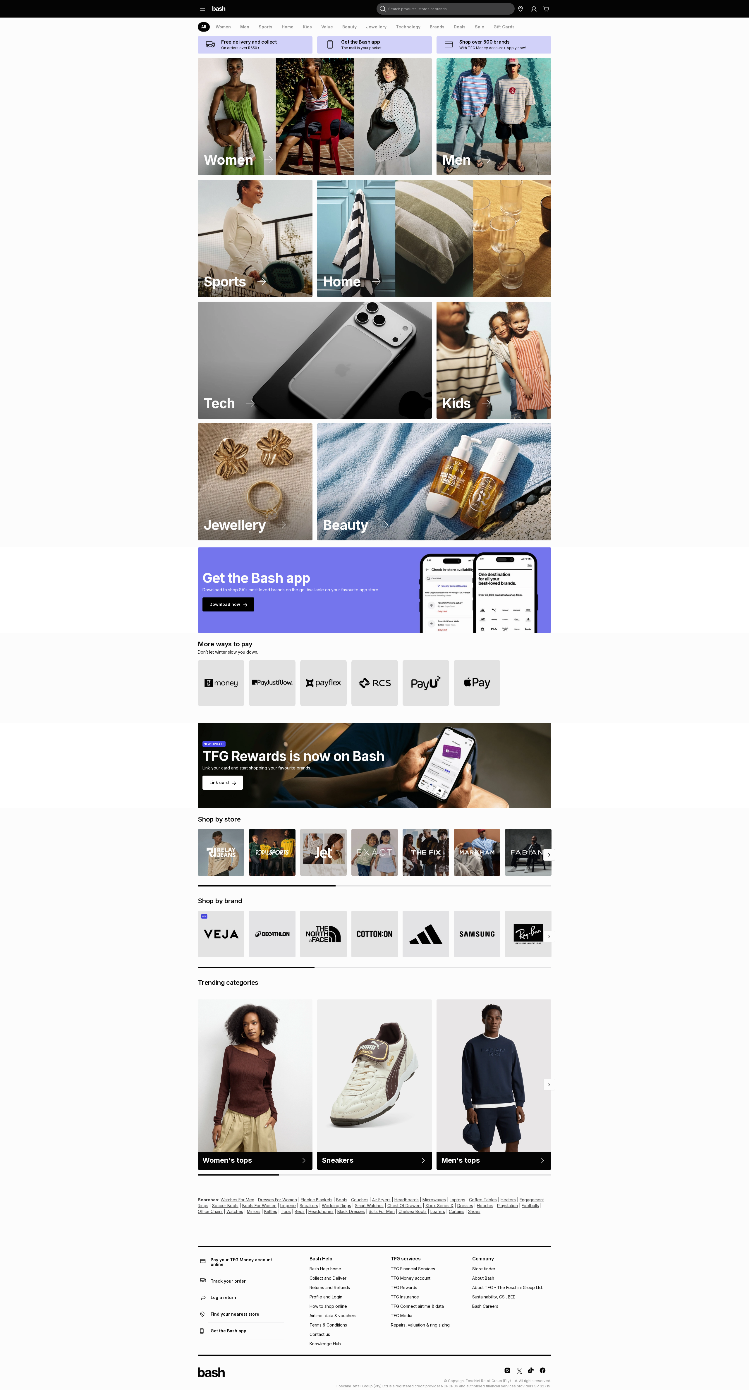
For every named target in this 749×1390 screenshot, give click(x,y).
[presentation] (204, 27)
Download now (224, 604)
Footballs (530, 1205)
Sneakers (309, 1205)
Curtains (456, 1211)
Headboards (406, 1199)
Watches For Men (237, 1199)
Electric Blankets (316, 1199)
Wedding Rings (336, 1205)
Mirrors (253, 1211)
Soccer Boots (225, 1205)
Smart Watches (369, 1205)
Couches (359, 1199)
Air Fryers (381, 1199)
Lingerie (288, 1205)
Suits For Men (382, 1211)
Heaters (508, 1199)
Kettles (270, 1211)
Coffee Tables (483, 1199)
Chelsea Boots (412, 1211)
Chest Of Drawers (404, 1205)
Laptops (457, 1199)
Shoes (474, 1211)
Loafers (437, 1211)
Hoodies (485, 1205)
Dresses (465, 1205)
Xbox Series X (439, 1205)
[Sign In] (534, 9)
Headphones (321, 1211)
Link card (219, 782)
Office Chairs (210, 1211)
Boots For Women (259, 1205)
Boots (341, 1199)
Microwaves (434, 1199)
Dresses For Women (277, 1199)
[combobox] (446, 9)
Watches (234, 1211)
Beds (300, 1211)
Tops (286, 1211)
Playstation (507, 1205)
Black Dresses (351, 1211)
